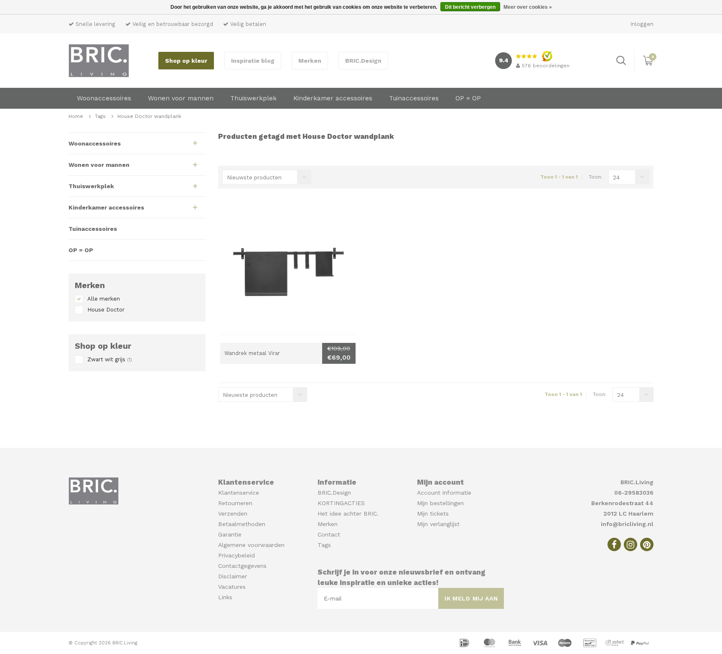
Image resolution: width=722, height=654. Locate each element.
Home (76, 116)
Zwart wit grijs (109, 359)
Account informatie (444, 492)
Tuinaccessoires (414, 98)
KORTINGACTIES (341, 503)
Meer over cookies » (527, 7)
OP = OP (468, 98)
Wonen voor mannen (181, 98)
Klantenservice (238, 492)
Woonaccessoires (104, 98)
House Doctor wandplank (149, 116)
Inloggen (641, 24)
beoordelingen (545, 66)
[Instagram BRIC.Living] (630, 544)
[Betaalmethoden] (465, 642)
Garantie (230, 534)
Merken (309, 60)
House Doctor (106, 310)
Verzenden (232, 513)
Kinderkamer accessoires (332, 98)
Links (225, 597)
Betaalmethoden (241, 524)
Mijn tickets (433, 513)
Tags (100, 116)
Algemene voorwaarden (251, 545)
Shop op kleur (186, 60)
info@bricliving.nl (627, 524)
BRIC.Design (363, 60)
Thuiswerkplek (253, 98)
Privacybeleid (236, 555)
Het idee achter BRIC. (348, 513)
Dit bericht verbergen (470, 7)
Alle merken (103, 299)
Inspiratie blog (253, 60)
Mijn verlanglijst (438, 524)
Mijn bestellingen (440, 503)
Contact (329, 534)
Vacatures (232, 586)
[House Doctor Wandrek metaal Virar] (288, 275)
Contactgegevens (242, 565)
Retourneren (235, 503)
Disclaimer (232, 576)
